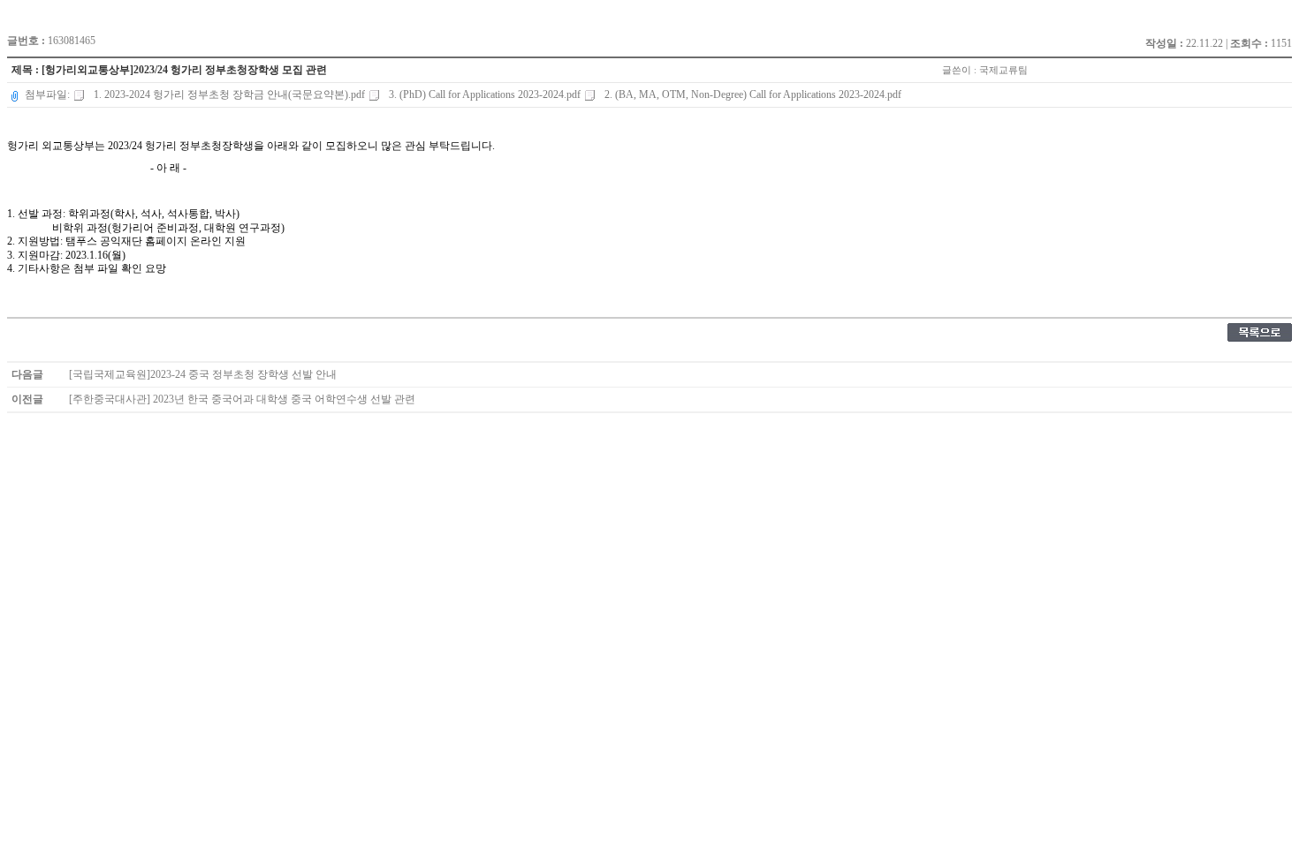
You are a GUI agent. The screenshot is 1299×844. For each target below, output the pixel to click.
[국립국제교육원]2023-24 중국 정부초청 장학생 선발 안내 (203, 374)
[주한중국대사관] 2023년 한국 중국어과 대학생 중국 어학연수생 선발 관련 (242, 399)
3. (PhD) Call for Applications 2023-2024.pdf (484, 94)
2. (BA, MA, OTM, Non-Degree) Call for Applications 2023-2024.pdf (751, 94)
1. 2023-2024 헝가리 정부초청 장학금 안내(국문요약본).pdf (229, 94)
